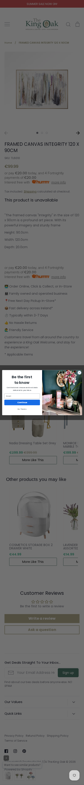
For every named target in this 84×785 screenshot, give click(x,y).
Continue (22, 402)
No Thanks (22, 409)
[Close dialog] (79, 372)
